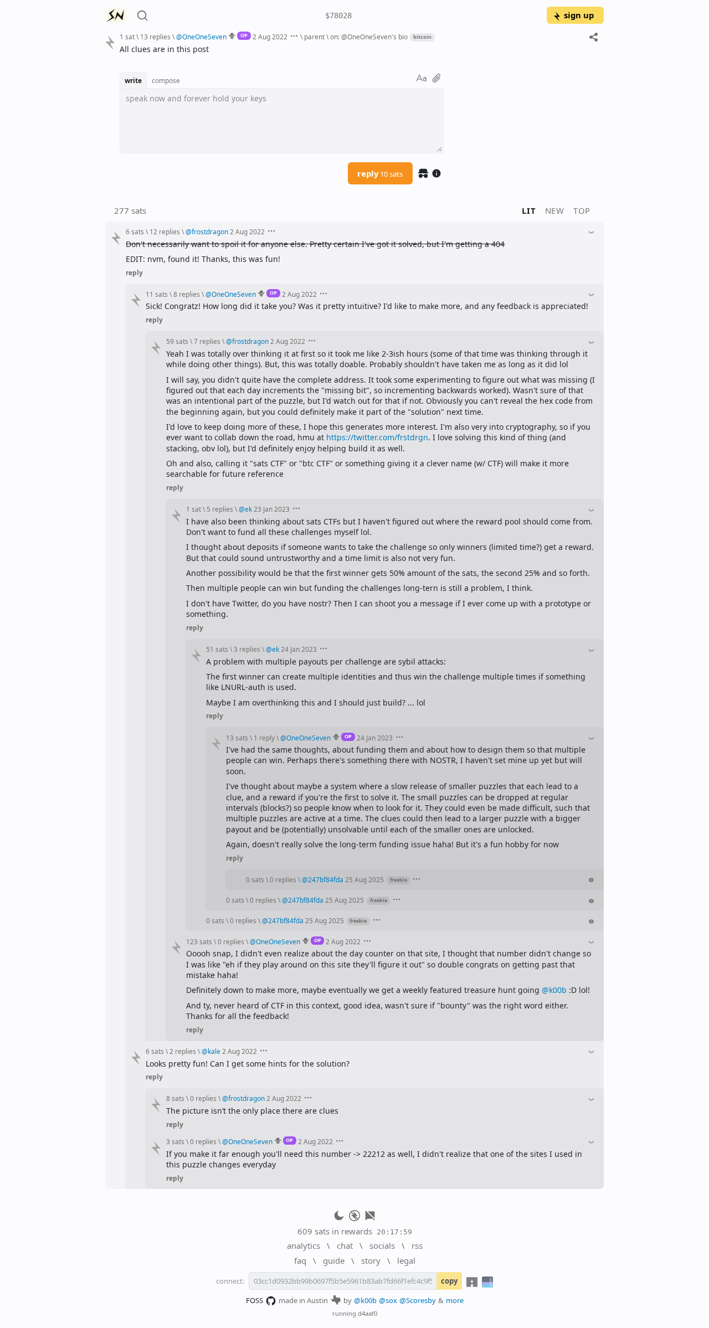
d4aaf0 (367, 1313)
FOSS (254, 1300)
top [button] (581, 210)
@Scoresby (417, 1300)
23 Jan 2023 (272, 509)
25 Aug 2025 (364, 879)
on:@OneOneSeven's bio (369, 36)
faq (300, 1260)
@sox (388, 1300)
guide (334, 1260)
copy (449, 1281)
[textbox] (357, 49)
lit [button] (529, 210)
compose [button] (166, 80)
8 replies (186, 294)
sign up (579, 14)
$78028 (338, 15)
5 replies (220, 509)
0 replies (283, 879)
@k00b (554, 990)
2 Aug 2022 (270, 36)
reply (380, 173)
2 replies (182, 1051)
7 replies (207, 341)
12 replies (165, 231)
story (371, 1260)
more (455, 1300)
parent (314, 36)
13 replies (155, 36)
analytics (303, 1245)
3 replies (247, 649)
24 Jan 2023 (299, 649)
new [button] (554, 210)
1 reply (264, 737)
